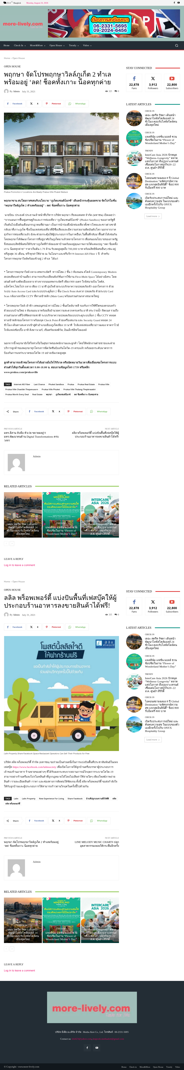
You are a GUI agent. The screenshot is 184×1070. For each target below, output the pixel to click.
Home (7, 58)
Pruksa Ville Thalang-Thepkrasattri (79, 389)
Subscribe (172, 76)
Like (134, 76)
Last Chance (39, 384)
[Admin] (7, 91)
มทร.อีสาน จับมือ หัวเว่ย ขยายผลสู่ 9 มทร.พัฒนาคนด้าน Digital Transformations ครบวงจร (31, 436)
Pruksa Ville (103, 384)
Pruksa (71, 384)
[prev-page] (6, 543)
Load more (151, 216)
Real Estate (37, 394)
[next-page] (12, 543)
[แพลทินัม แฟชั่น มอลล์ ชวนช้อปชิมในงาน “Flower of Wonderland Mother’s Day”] (61, 515)
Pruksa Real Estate (86, 384)
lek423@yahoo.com (82, 1038)
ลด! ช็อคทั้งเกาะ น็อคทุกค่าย (86, 394)
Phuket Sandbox (56, 384)
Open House (18, 58)
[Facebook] (174, 3)
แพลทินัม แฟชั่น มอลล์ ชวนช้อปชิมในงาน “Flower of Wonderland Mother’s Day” (61, 530)
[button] (114, 23)
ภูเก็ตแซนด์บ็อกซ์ (63, 394)
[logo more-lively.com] (23, 23)
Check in (22, 520)
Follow (153, 76)
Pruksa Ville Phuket (51, 389)
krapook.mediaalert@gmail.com (108, 1038)
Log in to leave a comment (19, 565)
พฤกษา (49, 394)
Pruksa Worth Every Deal (17, 394)
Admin (16, 91)
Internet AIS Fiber (22, 384)
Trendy (100, 517)
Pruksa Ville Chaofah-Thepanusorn (21, 389)
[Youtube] (178, 3)
